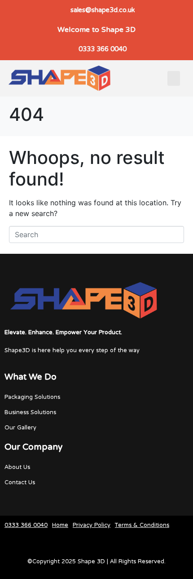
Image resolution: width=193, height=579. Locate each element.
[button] (173, 78)
